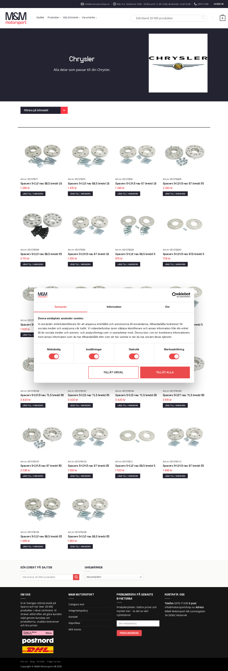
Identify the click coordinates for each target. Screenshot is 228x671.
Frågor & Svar (54, 661)
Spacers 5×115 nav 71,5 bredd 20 (136, 395)
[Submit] (76, 577)
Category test (76, 604)
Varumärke (88, 17)
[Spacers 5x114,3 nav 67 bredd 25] (185, 154)
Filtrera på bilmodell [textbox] (36, 110)
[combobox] (44, 110)
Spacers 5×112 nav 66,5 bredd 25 (41, 254)
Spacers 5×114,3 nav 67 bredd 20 (88, 465)
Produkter (53, 17)
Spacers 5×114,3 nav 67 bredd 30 (41, 465)
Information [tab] (114, 306)
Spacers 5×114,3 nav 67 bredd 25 (183, 183)
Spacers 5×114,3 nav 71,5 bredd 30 (42, 395)
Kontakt (73, 616)
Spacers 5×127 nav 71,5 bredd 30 (183, 395)
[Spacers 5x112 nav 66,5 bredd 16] (42, 154)
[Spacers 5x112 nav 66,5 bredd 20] (42, 507)
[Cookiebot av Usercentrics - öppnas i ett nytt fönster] (174, 295)
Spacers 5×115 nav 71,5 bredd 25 (88, 395)
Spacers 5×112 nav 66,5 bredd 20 (41, 536)
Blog (32, 661)
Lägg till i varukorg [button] (33, 193)
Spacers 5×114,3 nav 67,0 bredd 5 (183, 254)
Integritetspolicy (78, 610)
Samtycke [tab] (61, 306)
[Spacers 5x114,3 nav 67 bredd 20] (90, 436)
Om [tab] (167, 306)
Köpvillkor (74, 623)
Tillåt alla (165, 372)
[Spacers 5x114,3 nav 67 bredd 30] (42, 436)
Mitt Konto (75, 629)
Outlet (40, 17)
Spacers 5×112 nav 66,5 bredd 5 (135, 254)
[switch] (94, 356)
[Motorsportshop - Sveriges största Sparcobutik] (16, 18)
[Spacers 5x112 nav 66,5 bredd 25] (42, 225)
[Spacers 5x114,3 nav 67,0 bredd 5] (185, 225)
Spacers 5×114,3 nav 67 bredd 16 (135, 183)
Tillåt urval (113, 372)
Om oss (24, 661)
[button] (218, 4)
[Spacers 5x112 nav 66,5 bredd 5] (137, 225)
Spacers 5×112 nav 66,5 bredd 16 (41, 183)
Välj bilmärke (70, 17)
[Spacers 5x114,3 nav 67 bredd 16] (137, 154)
